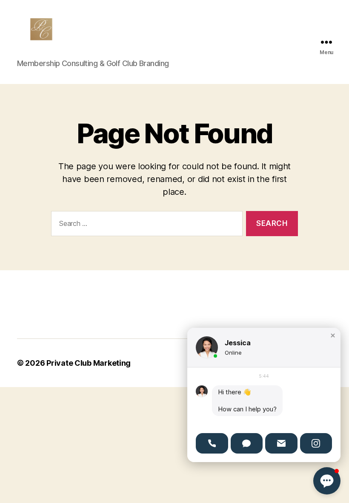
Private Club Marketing (88, 362)
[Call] (212, 443)
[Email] (281, 443)
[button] (333, 335)
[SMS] (247, 443)
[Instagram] (316, 443)
